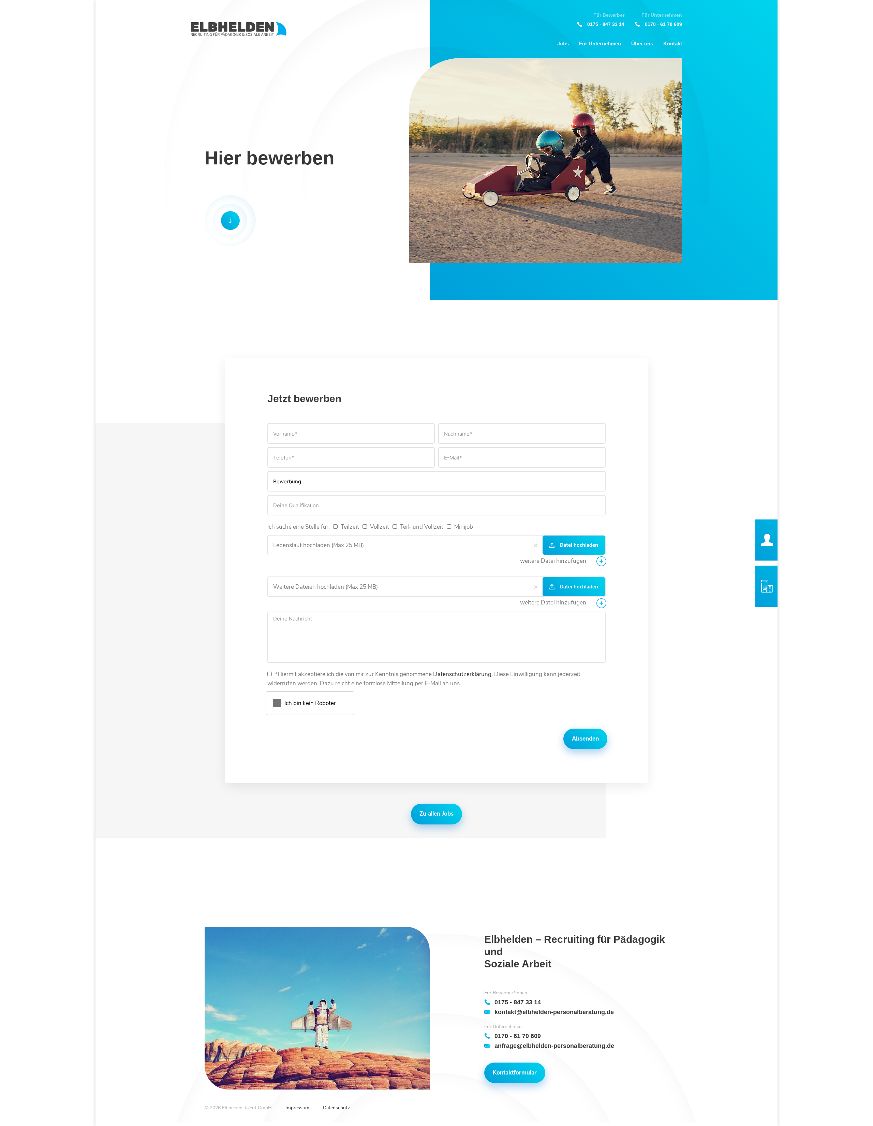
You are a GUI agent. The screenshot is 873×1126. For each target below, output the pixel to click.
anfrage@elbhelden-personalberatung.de (554, 1045)
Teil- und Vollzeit (421, 527)
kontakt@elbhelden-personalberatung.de (554, 1011)
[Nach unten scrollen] (230, 220)
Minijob (463, 527)
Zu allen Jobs (436, 814)
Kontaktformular (515, 1073)
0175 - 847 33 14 (605, 24)
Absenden (585, 738)
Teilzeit (349, 527)
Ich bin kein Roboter (310, 703)
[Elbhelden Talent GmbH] (238, 29)
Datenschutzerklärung (462, 674)
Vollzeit (379, 527)
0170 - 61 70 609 (663, 24)
